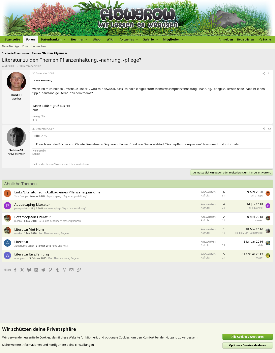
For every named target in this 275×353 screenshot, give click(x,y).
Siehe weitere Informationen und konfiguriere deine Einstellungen (48, 345)
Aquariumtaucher (24, 245)
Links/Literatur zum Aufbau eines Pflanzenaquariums (57, 192)
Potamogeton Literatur (32, 217)
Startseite (12, 39)
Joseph (259, 257)
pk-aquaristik (21, 208)
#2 (269, 129)
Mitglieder (171, 39)
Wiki (110, 39)
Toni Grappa (21, 196)
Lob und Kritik (60, 245)
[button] (53, 39)
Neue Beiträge (10, 46)
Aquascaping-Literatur (32, 204)
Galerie (148, 39)
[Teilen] (263, 73)
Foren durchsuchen (34, 46)
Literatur (21, 241)
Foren (30, 39)
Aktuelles (127, 39)
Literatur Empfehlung (31, 254)
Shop (97, 39)
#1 (269, 73)
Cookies (44, 337)
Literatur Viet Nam (29, 229)
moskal (18, 221)
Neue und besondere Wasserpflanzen (59, 221)
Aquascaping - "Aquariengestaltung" (67, 196)
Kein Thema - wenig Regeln (53, 233)
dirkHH (9, 66)
